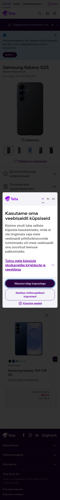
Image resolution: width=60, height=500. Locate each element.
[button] (30, 265)
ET (43, 199)
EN (53, 199)
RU (48, 199)
